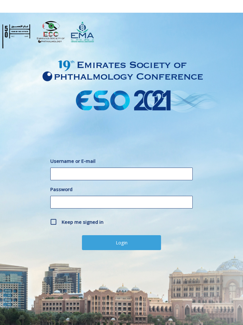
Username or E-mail (73, 161)
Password (61, 189)
